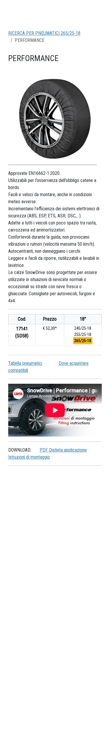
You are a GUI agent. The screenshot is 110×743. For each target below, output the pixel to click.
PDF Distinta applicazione (63, 450)
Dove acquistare (74, 363)
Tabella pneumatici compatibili (25, 366)
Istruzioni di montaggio (29, 457)
